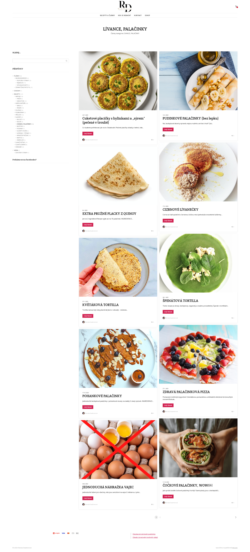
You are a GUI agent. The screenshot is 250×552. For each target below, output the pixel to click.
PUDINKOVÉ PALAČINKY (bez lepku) (191, 118)
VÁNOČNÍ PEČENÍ (22, 135)
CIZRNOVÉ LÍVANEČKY (180, 209)
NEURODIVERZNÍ (20, 78)
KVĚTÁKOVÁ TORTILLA (100, 305)
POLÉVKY (18, 110)
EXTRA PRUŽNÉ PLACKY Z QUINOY (109, 213)
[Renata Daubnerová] (125, 7)
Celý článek (88, 133)
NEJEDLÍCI (20, 83)
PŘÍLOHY (18, 115)
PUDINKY (20, 128)
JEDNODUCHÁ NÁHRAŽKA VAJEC (108, 487)
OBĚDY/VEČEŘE (20, 103)
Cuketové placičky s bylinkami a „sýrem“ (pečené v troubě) (113, 120)
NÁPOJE (18, 96)
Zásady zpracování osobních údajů (145, 537)
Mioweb (235, 548)
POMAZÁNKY (19, 112)
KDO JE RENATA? (124, 15)
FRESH (19, 99)
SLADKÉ (18, 117)
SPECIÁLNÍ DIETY (22, 85)
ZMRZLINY (20, 140)
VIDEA (16, 150)
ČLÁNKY (16, 76)
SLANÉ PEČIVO (20, 142)
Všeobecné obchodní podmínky (144, 534)
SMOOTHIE (20, 101)
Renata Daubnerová (91, 140)
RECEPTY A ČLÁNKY (107, 15)
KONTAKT (138, 15)
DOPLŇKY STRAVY (23, 80)
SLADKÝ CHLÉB (22, 131)
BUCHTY (19, 119)
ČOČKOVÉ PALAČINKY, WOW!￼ (187, 485)
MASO (19, 106)
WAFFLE (19, 138)
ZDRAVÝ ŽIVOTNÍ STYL (22, 87)
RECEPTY (17, 94)
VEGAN (19, 108)
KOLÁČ (19, 122)
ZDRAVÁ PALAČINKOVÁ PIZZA (186, 392)
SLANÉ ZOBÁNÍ (20, 144)
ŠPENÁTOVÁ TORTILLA (180, 300)
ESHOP (147, 15)
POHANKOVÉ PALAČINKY (102, 396)
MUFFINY (20, 126)
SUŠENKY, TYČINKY (23, 133)
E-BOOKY (17, 91)
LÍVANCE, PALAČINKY (24, 124)
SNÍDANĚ (18, 147)
